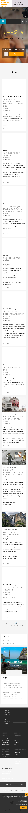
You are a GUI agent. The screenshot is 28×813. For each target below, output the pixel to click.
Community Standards (7, 738)
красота (6, 558)
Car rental (20, 4)
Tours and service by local (19, 758)
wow (20, 501)
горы (11, 558)
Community (17, 752)
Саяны (11, 694)
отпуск (10, 687)
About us (8, 784)
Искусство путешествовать (12, 96)
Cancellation (5, 756)
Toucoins (4, 761)
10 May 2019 (6, 320)
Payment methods (6, 758)
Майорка (8, 282)
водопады (9, 556)
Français (16, 790)
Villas (15, 4)
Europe (5, 150)
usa (8, 503)
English (10, 790)
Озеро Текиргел (8, 699)
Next (20, 625)
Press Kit (4, 735)
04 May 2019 (6, 423)
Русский (23, 790)
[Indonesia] (14, 660)
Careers (4, 747)
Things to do (17, 754)
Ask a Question (6, 744)
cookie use (24, 801)
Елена (6, 262)
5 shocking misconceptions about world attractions (14, 472)
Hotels (20, 2)
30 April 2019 (6, 594)
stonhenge (7, 504)
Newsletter (5, 776)
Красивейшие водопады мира (11, 533)
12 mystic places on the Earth (12, 588)
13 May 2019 (6, 159)
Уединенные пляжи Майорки (12, 259)
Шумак (5, 696)
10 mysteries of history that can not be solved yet (13, 313)
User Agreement (6, 740)
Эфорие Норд (17, 685)
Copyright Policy (6, 742)
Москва (8, 439)
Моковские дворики (10, 440)
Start (7, 623)
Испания (10, 284)
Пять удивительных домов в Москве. (13, 418)
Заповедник (18, 687)
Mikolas (6, 421)
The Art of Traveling (9, 309)
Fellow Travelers (18, 761)
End (23, 625)
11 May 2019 (6, 264)
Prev (9, 623)
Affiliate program (6, 773)
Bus (15, 744)
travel (17, 690)
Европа (5, 255)
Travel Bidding (17, 763)
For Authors (5, 780)
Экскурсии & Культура (10, 414)
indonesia (12, 696)
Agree (23, 807)
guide (9, 685)
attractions (14, 501)
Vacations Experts (6, 771)
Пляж (13, 282)
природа (17, 692)
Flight (15, 2)
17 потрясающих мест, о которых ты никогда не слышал (13, 208)
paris (5, 503)
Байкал (5, 694)
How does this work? (19, 766)
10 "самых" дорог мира (11, 368)
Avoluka (7, 108)
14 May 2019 (6, 110)
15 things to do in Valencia (11, 154)
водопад (16, 556)
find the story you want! (14, 51)
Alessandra (7, 157)
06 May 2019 (6, 374)
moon (7, 501)
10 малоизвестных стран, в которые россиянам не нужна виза (13, 102)
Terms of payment (6, 754)
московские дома (17, 439)
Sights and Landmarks (7, 778)
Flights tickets (17, 735)
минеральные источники (12, 683)
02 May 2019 (6, 539)
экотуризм (19, 699)
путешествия (8, 560)
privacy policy (24, 800)
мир (15, 558)
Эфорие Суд (18, 694)
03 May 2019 (6, 479)
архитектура (15, 442)
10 (17, 625)
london (13, 503)
